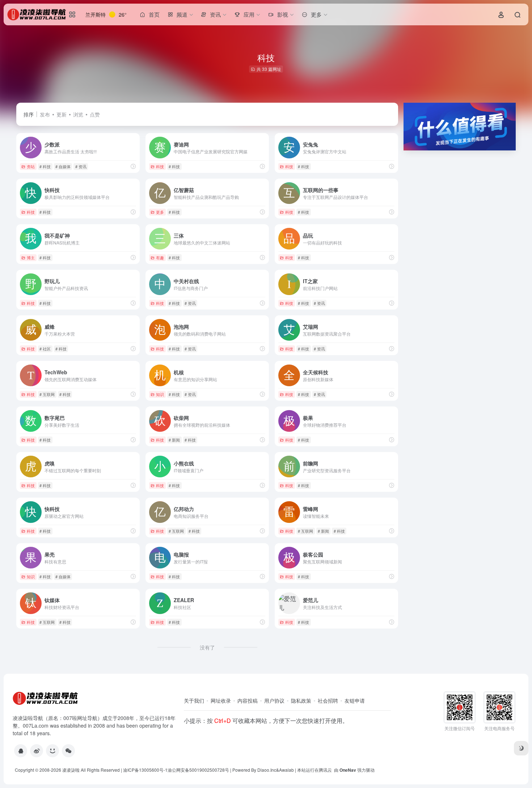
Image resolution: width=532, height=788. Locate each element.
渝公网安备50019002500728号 (198, 770)
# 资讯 (80, 166)
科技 (160, 166)
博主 (31, 257)
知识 (160, 394)
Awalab (286, 770)
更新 (61, 114)
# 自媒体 (63, 166)
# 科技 (45, 166)
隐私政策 (301, 700)
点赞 (95, 114)
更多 (160, 212)
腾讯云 (325, 770)
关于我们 (194, 700)
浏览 (78, 114)
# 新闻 (174, 440)
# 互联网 (47, 394)
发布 (45, 114)
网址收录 (221, 700)
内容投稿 (247, 700)
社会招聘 (328, 700)
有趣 (160, 257)
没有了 (207, 647)
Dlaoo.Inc (266, 770)
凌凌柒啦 (71, 770)
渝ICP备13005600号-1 (145, 770)
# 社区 (45, 349)
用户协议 (274, 700)
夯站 (31, 166)
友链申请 (355, 700)
